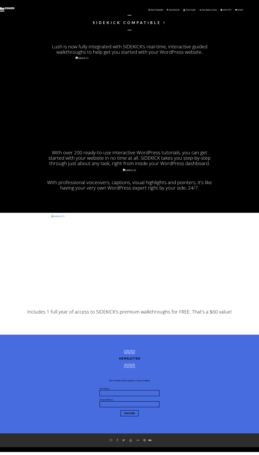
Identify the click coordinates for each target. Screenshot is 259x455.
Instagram (156, 9)
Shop (240, 9)
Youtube (190, 9)
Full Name (104, 388)
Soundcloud (209, 9)
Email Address (106, 399)
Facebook (174, 9)
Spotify (226, 9)
